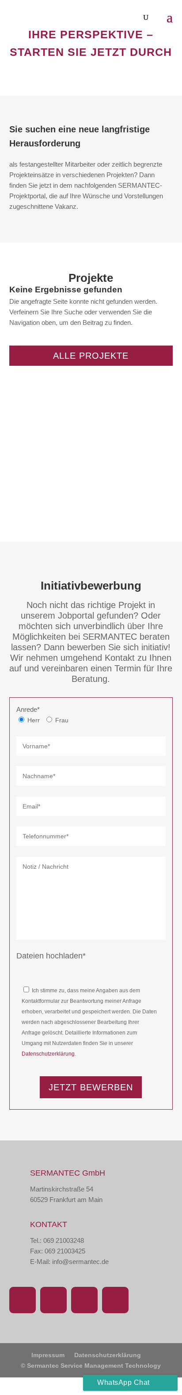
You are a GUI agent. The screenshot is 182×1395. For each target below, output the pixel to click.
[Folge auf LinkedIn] (84, 1300)
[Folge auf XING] (115, 1300)
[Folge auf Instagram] (53, 1300)
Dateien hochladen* (51, 955)
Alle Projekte (91, 356)
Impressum (47, 1355)
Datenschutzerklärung (48, 1054)
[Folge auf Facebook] (22, 1300)
